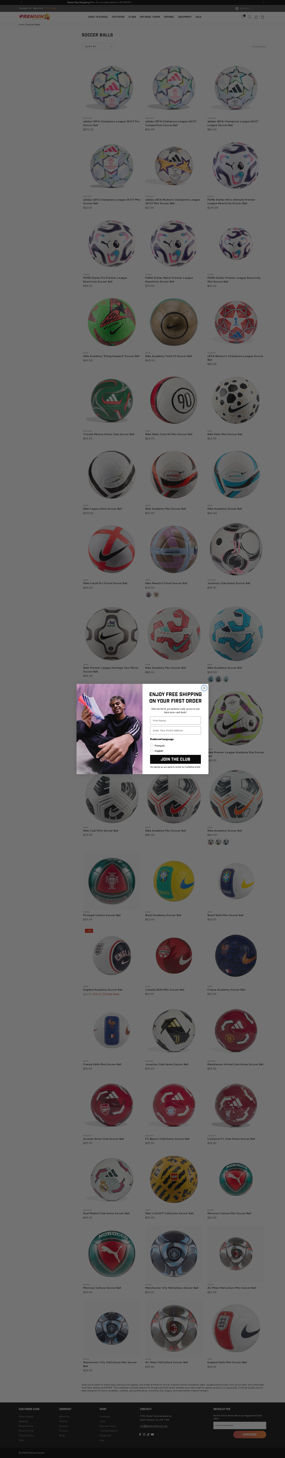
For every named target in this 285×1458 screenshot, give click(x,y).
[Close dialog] (204, 688)
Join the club (175, 759)
